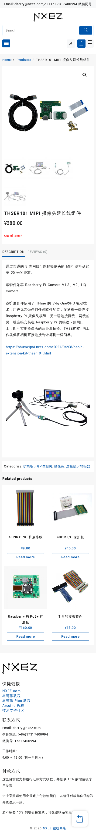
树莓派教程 (11, 696)
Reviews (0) (37, 252)
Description (13, 252)
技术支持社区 (13, 710)
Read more (25, 557)
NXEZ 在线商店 (54, 828)
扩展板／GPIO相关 (37, 466)
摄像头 (59, 466)
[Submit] (85, 30)
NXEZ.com (11, 691)
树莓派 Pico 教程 (16, 701)
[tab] (14, 252)
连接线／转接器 (78, 466)
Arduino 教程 (13, 706)
